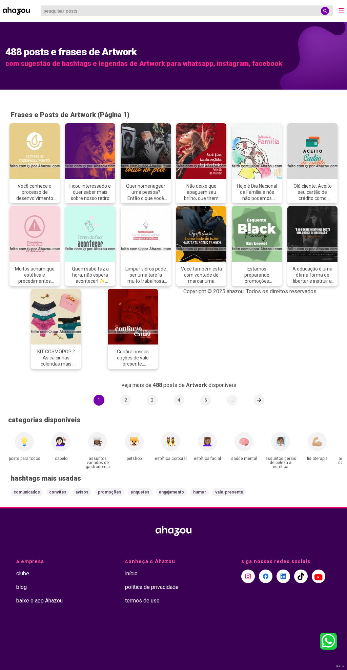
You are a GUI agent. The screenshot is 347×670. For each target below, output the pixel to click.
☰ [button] (341, 11)
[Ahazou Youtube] (318, 576)
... (232, 400)
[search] (325, 11)
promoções (109, 492)
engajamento (171, 492)
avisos (82, 492)
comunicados (27, 492)
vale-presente (229, 492)
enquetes (139, 492)
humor (199, 492)
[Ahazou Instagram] (248, 576)
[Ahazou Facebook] (265, 576)
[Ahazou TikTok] (301, 576)
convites (57, 492)
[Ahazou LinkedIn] (283, 576)
